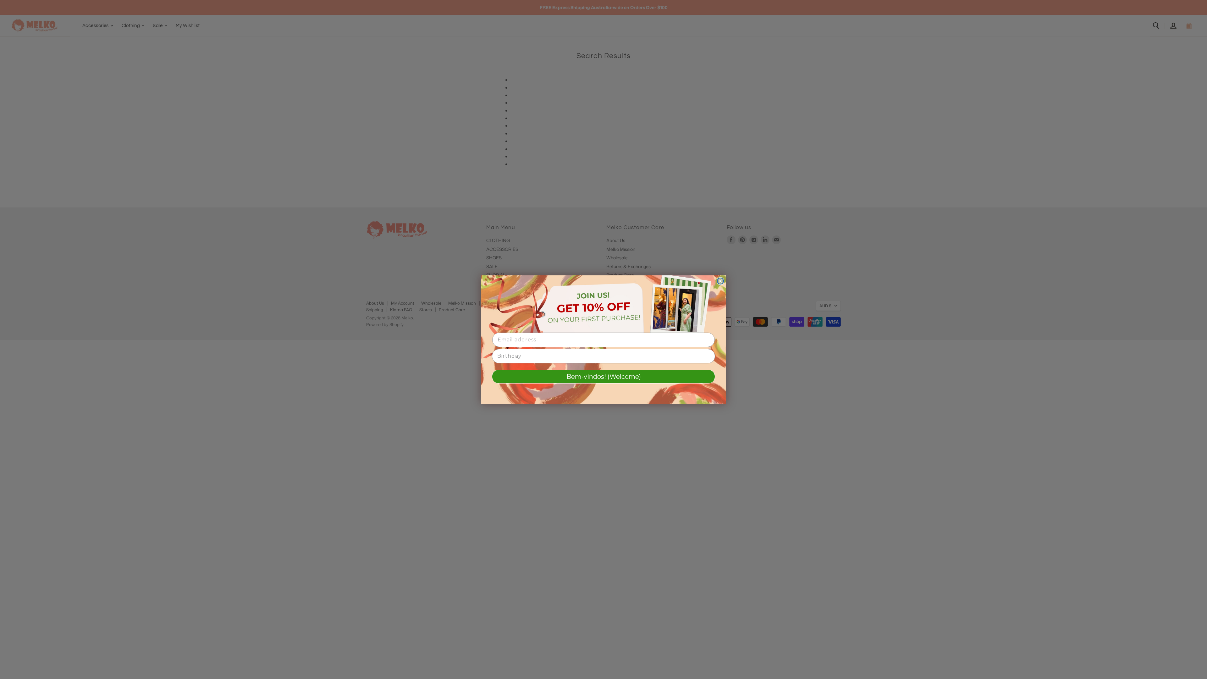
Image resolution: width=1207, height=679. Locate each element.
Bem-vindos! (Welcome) (603, 376)
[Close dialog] (720, 281)
